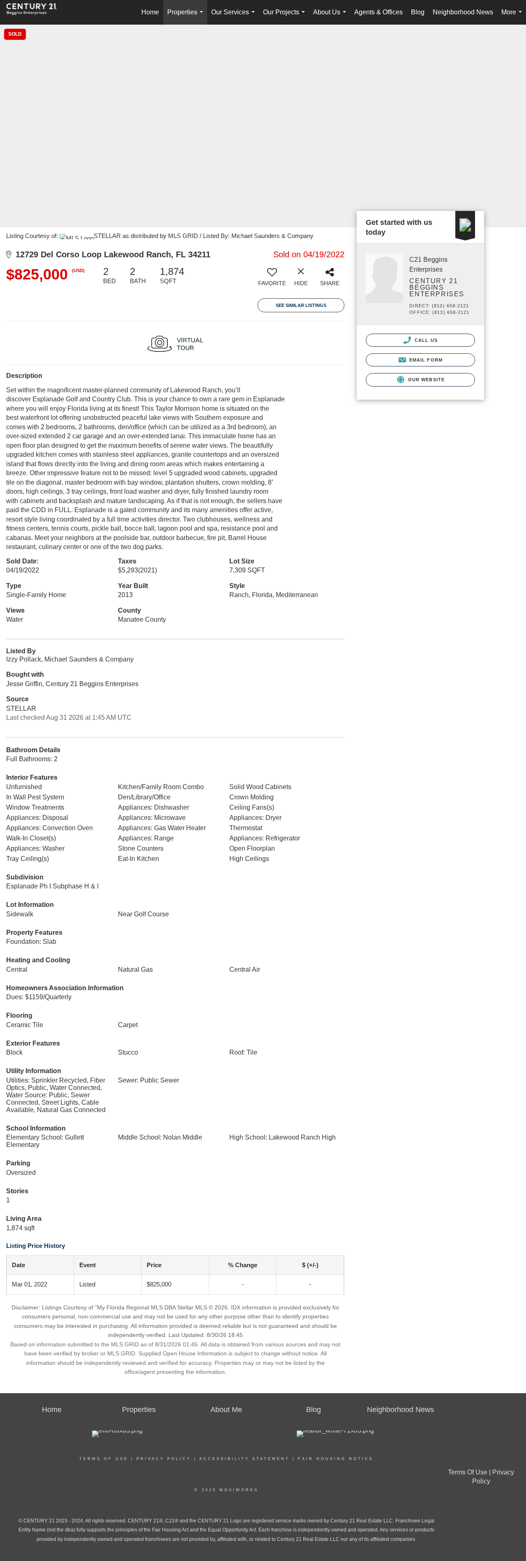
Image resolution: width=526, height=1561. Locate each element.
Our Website (425, 379)
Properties (186, 17)
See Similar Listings (301, 305)
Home (150, 12)
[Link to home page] (35, 12)
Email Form (425, 359)
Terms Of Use (103, 1459)
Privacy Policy (163, 1459)
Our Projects (285, 17)
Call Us (425, 340)
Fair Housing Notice (336, 1459)
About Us (331, 17)
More (513, 17)
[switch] (272, 279)
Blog (417, 12)
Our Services (234, 17)
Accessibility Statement (244, 1459)
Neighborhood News (463, 12)
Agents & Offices (378, 12)
